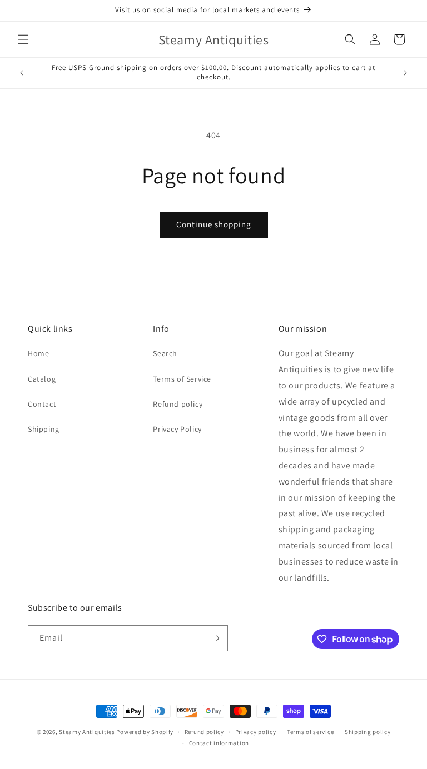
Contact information (219, 743)
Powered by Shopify (144, 732)
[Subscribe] (215, 638)
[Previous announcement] (21, 73)
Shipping (43, 429)
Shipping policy (368, 732)
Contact (42, 404)
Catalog (42, 379)
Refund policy (177, 404)
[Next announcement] (405, 73)
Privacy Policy (177, 429)
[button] (23, 39)
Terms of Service (182, 379)
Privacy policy (255, 732)
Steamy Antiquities (87, 732)
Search (165, 353)
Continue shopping (213, 224)
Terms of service (310, 732)
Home (38, 353)
